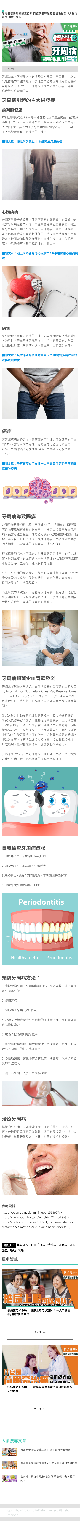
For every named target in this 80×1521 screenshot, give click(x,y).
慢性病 (51, 1245)
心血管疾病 (38, 1245)
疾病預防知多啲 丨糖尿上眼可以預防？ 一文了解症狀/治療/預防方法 (38, 1312)
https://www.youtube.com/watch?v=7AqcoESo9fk (35, 1217)
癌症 (13, 1250)
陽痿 (21, 1250)
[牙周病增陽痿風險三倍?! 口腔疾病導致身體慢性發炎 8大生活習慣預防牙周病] (40, 42)
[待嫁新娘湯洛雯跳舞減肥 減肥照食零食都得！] (9, 1451)
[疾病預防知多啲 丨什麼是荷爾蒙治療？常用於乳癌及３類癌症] (40, 1365)
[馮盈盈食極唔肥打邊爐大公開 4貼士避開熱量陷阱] (9, 1464)
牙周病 (62, 1245)
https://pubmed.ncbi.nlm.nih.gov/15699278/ (32, 1212)
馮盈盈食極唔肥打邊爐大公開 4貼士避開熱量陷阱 (48, 1463)
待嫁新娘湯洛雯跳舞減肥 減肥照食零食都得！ (46, 1449)
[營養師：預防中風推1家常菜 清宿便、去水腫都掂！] (9, 1478)
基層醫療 (22, 1245)
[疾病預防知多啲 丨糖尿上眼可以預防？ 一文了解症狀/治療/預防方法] (40, 1288)
